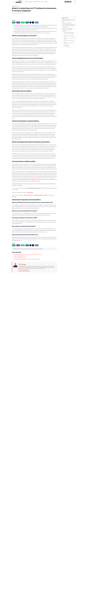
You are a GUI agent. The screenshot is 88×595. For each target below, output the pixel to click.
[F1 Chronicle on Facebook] (67, 1)
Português (41, 248)
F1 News (17, 5)
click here (16, 189)
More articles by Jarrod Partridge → (24, 270)
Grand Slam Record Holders (67, 23)
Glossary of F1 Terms (28, 195)
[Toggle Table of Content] (74, 17)
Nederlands (36, 248)
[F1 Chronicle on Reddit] (65, 1)
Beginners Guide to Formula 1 (41, 195)
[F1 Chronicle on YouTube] (70, 1)
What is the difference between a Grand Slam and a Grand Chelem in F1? (69, 33)
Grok (33, 22)
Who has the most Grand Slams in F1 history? (69, 36)
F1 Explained (14, 5)
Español (24, 248)
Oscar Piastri (30, 164)
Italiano (32, 248)
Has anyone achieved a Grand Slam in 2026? (69, 39)
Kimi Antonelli (42, 171)
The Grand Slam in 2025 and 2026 (68, 28)
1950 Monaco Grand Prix (48, 123)
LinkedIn (27, 22)
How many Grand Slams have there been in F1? (69, 43)
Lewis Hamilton (15, 101)
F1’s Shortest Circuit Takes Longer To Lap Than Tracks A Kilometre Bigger (27, 259)
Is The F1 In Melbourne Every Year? (20, 257)
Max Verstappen (32, 52)
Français (28, 248)
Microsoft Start (30, 192)
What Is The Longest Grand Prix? (19, 256)
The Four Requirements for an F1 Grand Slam (69, 21)
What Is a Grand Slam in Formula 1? (68, 19)
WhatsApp (22, 22)
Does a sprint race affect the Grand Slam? (69, 41)
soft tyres (31, 75)
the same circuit (34, 176)
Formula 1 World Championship (44, 237)
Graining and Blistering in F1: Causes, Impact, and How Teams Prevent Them (28, 254)
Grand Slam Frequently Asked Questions (67, 30)
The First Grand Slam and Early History (69, 24)
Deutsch (21, 248)
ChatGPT (14, 22)
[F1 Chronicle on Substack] (69, 1)
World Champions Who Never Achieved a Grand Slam (69, 26)
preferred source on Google (36, 183)
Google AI (36, 22)
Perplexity (18, 22)
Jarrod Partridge (22, 264)
